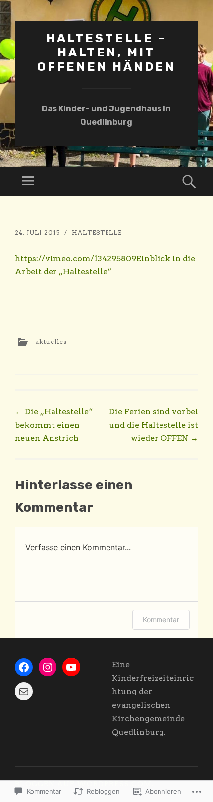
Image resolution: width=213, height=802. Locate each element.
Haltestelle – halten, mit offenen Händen (106, 52)
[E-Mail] (24, 691)
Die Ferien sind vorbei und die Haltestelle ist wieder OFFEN (153, 425)
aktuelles (51, 341)
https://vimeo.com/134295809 (75, 258)
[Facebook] (24, 667)
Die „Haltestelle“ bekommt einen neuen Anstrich (54, 425)
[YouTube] (71, 667)
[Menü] (28, 181)
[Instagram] (47, 667)
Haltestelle (97, 232)
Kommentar (161, 619)
